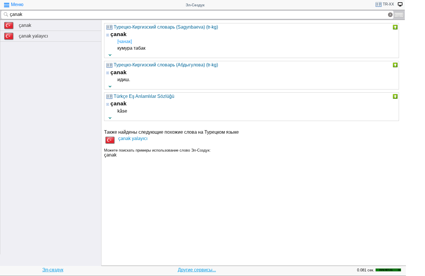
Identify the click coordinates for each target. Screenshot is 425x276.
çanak (25, 25)
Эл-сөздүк (52, 269)
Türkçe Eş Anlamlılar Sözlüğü (144, 96)
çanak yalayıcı (33, 35)
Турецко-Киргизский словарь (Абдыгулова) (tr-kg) (166, 64)
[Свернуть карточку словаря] (395, 27)
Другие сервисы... (197, 269)
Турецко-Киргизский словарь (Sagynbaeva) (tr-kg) (166, 27)
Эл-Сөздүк (195, 5)
